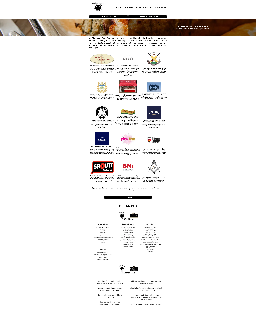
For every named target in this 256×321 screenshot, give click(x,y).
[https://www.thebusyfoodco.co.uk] (98, 7)
